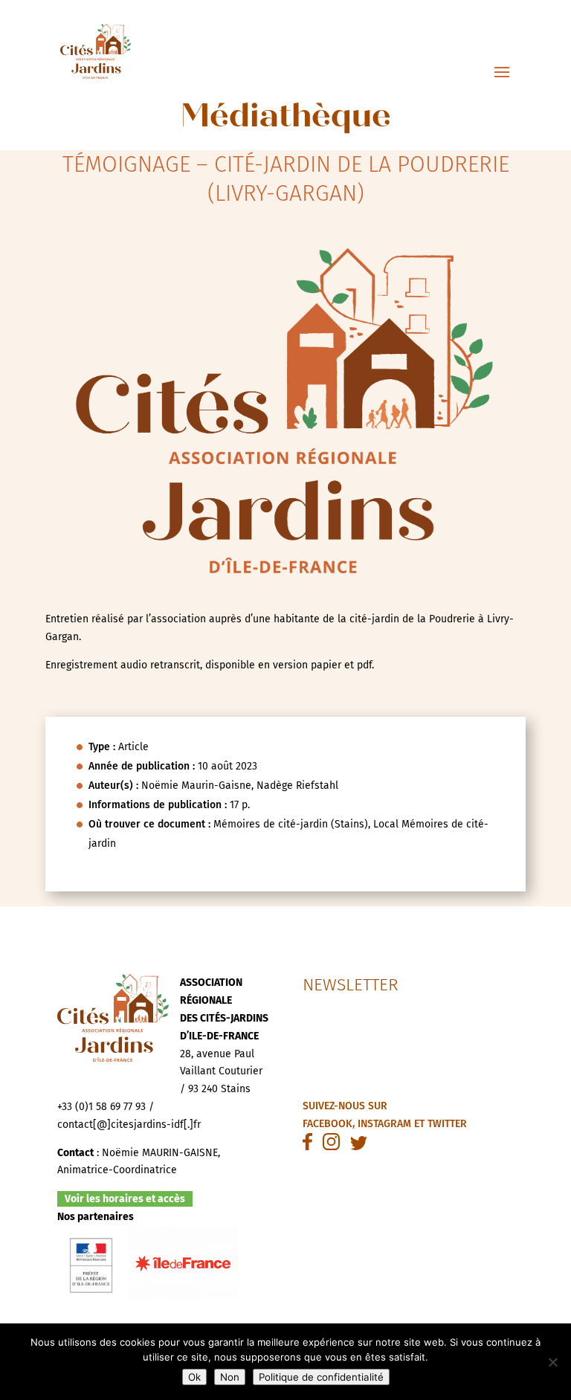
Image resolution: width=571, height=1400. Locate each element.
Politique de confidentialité (321, 1377)
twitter (447, 1123)
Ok (194, 1377)
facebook (327, 1123)
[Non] (552, 1362)
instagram (384, 1123)
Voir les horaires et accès (125, 1199)
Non (229, 1377)
